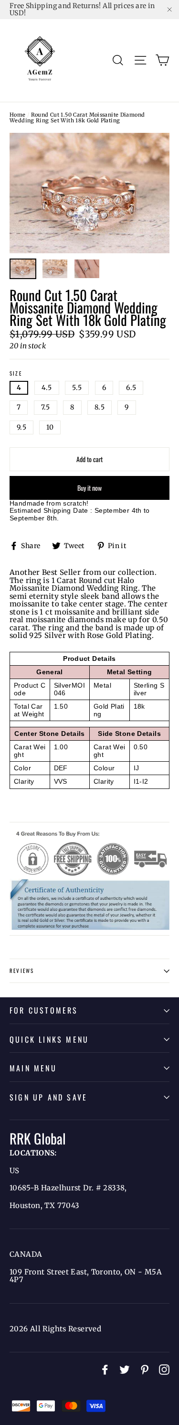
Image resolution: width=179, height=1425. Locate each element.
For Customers (44, 1010)
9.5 (21, 427)
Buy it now (89, 488)
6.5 (131, 387)
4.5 (47, 387)
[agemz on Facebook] (105, 1369)
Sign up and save (48, 1097)
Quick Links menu (49, 1039)
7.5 (45, 407)
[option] (89, 193)
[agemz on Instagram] (164, 1369)
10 (49, 427)
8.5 (100, 407)
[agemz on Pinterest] (144, 1369)
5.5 (77, 387)
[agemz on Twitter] (124, 1369)
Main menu (33, 1068)
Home (18, 114)
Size (16, 373)
